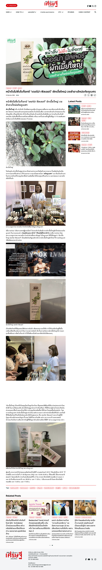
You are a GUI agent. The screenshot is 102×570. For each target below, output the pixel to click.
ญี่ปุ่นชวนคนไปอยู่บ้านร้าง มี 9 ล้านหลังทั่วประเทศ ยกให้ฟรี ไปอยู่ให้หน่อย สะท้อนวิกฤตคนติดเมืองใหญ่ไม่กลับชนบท (88, 112)
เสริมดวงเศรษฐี (85, 133)
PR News (71, 12)
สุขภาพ (19, 88)
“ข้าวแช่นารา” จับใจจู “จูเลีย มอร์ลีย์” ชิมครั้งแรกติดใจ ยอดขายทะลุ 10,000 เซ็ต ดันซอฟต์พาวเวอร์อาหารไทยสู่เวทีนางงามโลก (88, 151)
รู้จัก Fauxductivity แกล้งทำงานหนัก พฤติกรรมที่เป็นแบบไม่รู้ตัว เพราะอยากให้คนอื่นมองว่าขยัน (85, 524)
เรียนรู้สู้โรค (58, 488)
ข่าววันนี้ (14, 88)
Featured (9, 88)
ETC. (60, 12)
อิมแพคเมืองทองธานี (49, 488)
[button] (49, 545)
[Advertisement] (51, 26)
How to (19, 12)
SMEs (8, 12)
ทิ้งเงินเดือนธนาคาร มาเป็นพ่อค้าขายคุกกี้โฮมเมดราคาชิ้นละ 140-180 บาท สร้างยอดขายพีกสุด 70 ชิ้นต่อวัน (88, 125)
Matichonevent (24, 488)
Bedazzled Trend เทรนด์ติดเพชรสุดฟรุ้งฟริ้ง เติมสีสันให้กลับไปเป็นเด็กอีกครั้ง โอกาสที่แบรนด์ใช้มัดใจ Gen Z (39, 525)
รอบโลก (89, 106)
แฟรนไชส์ (31, 12)
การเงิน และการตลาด (47, 12)
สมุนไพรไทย (32, 488)
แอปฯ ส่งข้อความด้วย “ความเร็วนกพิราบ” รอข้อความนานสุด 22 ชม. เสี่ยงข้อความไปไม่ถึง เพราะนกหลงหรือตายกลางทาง (62, 525)
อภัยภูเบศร (39, 488)
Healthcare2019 (14, 488)
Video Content (84, 12)
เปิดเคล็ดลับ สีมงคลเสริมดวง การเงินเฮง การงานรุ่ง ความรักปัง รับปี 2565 (88, 137)
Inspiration (38, 517)
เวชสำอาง (65, 488)
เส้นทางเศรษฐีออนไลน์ (74, 488)
